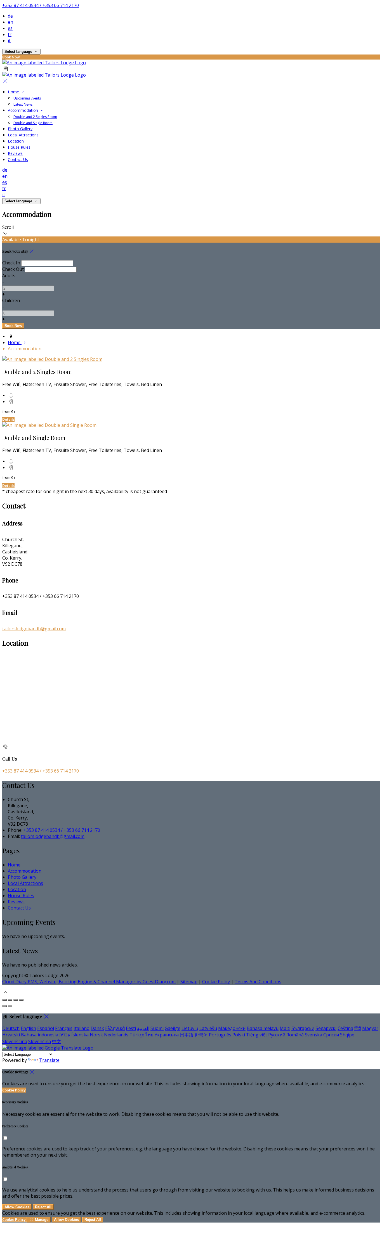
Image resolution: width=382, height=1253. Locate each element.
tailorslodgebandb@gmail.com (34, 629)
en (10, 22)
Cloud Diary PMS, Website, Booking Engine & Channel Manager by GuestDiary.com (89, 982)
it (9, 40)
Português (220, 1035)
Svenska (313, 1035)
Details (8, 419)
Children (11, 300)
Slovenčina (39, 1041)
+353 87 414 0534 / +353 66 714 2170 (40, 5)
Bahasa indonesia (39, 1035)
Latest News (22, 104)
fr (9, 34)
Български (302, 1028)
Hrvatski (11, 1035)
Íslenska (80, 1035)
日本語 (186, 1035)
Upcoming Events (27, 98)
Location (16, 141)
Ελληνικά (115, 1028)
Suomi (157, 1028)
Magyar (370, 1028)
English (28, 1028)
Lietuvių (189, 1028)
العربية (143, 1028)
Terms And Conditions (258, 982)
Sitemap (188, 982)
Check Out (13, 269)
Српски (331, 1035)
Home (14, 91)
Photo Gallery (20, 128)
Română (295, 1035)
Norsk (96, 1035)
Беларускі (325, 1028)
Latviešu (208, 1028)
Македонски (232, 1028)
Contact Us (18, 159)
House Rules (19, 147)
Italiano (81, 1028)
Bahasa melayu (263, 1028)
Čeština (345, 1028)
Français (63, 1028)
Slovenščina (14, 1041)
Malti (285, 1028)
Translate (49, 1060)
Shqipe (347, 1035)
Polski (238, 1035)
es (10, 28)
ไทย (149, 1035)
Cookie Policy (216, 982)
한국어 (201, 1035)
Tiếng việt (256, 1035)
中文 (56, 1041)
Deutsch (11, 1028)
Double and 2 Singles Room (35, 116)
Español (45, 1028)
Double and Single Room (33, 122)
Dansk (97, 1028)
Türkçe (136, 1035)
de (10, 16)
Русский (276, 1035)
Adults (8, 276)
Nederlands (116, 1035)
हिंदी (357, 1028)
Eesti (131, 1028)
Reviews (15, 153)
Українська (166, 1035)
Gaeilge (172, 1028)
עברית (64, 1035)
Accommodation (23, 110)
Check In (11, 263)
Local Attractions (23, 135)
